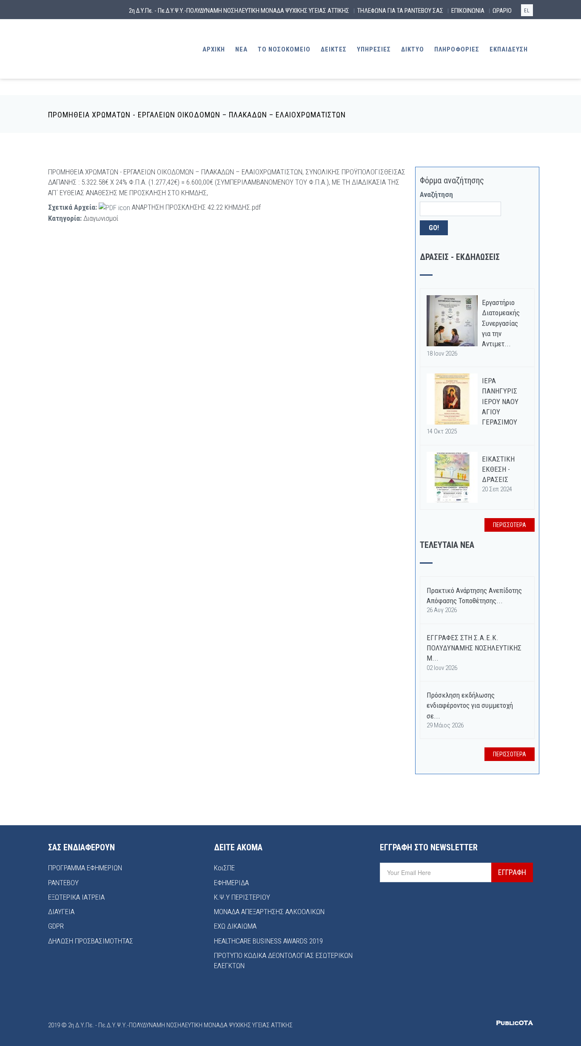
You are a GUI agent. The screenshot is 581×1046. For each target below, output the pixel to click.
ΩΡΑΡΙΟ (502, 10)
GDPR (56, 926)
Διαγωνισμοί (100, 218)
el (527, 11)
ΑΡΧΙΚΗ (213, 49)
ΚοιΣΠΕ (224, 868)
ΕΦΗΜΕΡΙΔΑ (231, 882)
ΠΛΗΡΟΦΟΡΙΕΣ (456, 49)
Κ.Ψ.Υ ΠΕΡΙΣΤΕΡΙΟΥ (242, 897)
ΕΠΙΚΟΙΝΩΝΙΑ (467, 10)
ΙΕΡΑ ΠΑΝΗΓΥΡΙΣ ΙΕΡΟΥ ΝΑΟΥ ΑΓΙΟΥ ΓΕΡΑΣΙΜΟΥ (500, 401)
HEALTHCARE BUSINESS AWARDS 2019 (268, 941)
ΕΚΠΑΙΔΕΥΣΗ (509, 49)
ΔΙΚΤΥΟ (412, 49)
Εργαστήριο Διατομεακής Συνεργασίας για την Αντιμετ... (501, 323)
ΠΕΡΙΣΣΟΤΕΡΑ (509, 525)
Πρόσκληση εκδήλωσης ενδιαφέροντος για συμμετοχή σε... (470, 705)
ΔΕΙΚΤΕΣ (334, 49)
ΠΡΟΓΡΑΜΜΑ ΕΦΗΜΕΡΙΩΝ (85, 868)
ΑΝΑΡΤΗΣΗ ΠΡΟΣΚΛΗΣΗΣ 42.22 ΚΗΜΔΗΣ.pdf (196, 207)
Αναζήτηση (436, 194)
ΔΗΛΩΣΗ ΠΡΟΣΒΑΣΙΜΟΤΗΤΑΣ (90, 941)
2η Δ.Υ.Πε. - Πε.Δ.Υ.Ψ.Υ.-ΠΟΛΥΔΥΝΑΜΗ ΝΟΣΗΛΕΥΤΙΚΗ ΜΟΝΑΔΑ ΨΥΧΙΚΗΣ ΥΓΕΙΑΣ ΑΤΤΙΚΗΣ (239, 10)
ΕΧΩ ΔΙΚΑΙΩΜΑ (235, 926)
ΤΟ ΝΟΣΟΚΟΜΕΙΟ (284, 49)
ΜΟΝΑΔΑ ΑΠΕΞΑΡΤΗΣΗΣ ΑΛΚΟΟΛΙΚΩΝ (269, 911)
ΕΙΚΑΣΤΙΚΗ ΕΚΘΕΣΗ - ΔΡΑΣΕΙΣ (498, 469)
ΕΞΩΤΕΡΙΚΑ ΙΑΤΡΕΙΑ (76, 897)
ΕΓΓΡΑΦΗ (512, 872)
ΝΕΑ (241, 49)
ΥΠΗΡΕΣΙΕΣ (374, 49)
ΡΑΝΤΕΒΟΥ (63, 882)
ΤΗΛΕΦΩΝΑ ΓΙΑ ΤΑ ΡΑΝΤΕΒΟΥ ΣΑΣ (400, 10)
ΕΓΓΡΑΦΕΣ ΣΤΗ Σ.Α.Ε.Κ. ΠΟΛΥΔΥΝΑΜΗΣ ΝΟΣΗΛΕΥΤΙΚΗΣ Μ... (474, 648)
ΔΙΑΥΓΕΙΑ (61, 911)
